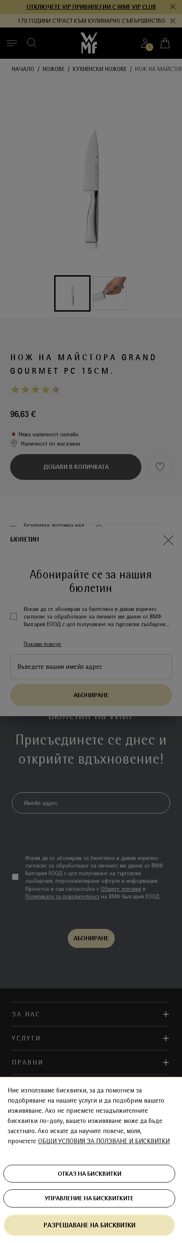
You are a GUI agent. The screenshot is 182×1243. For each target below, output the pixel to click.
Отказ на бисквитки (89, 1173)
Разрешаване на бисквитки (89, 1225)
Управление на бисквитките (89, 1198)
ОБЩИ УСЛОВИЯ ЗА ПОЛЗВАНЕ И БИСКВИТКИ (104, 1141)
